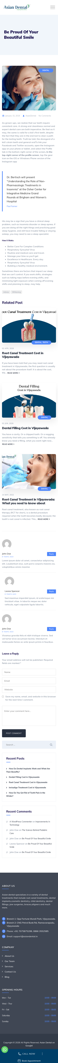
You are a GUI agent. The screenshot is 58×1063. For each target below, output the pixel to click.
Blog (7, 977)
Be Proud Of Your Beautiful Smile (36, 838)
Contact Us (10, 971)
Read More (12, 373)
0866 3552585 (41, 931)
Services (9, 966)
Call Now (28, 1053)
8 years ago (7, 557)
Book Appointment (31, 1060)
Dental (45, 70)
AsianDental (30, 116)
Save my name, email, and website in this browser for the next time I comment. (30, 698)
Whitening (16, 292)
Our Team (10, 961)
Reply (51, 554)
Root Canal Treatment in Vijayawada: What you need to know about (28, 501)
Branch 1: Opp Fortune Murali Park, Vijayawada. (31, 918)
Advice (6, 292)
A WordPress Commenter (21, 821)
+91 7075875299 (23, 931)
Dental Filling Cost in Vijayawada (25, 428)
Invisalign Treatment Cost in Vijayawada (27, 787)
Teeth (45, 342)
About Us (9, 956)
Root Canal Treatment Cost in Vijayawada (28, 782)
